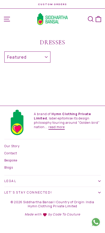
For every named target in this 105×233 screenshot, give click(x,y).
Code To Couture (66, 214)
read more (56, 127)
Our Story (12, 146)
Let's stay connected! (28, 192)
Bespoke (10, 160)
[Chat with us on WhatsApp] (96, 222)
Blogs (8, 167)
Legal (10, 181)
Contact (10, 153)
